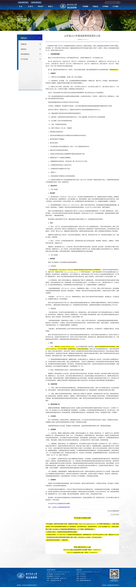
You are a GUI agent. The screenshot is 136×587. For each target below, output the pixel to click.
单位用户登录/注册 (36, 2)
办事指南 (105, 6)
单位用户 (40, 6)
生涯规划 (85, 6)
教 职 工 (50, 6)
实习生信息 (24, 59)
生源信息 (95, 6)
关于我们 (115, 6)
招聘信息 (23, 27)
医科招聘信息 (25, 54)
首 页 (20, 6)
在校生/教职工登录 (23, 2)
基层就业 (29, 27)
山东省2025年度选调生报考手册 (61, 507)
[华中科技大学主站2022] (69, 6)
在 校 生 (30, 6)
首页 (18, 27)
